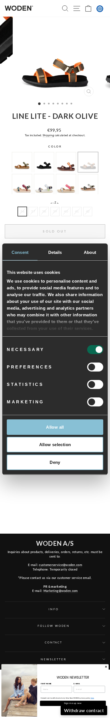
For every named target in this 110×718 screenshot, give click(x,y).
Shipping (48, 135)
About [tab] (90, 252)
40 (66, 211)
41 (77, 211)
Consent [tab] (20, 252)
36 (22, 211)
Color (55, 146)
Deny (55, 462)
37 (33, 211)
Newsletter (54, 659)
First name (46, 684)
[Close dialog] (105, 666)
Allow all (55, 427)
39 (55, 211)
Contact (53, 642)
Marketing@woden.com (60, 590)
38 (44, 211)
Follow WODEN (54, 625)
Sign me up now (73, 703)
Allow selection (55, 444)
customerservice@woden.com (60, 565)
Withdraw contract (84, 710)
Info (53, 609)
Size (54, 202)
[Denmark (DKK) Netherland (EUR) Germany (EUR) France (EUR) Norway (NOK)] (99, 8)
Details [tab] (55, 252)
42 (88, 211)
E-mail (77, 684)
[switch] (95, 367)
